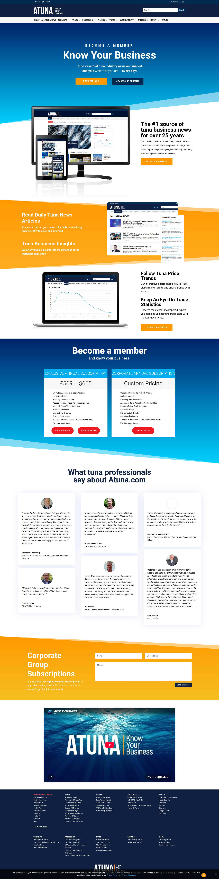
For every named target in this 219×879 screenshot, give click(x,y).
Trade (112, 20)
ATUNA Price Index (71, 797)
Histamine (162, 803)
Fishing (101, 20)
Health (153, 20)
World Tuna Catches (103, 803)
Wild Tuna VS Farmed (135, 842)
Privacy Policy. (112, 875)
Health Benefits (164, 800)
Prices (75, 20)
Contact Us (37, 816)
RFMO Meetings (164, 842)
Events (165, 20)
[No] (216, 874)
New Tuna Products (103, 842)
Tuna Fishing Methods (104, 811)
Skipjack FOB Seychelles (74, 813)
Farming (142, 20)
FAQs (35, 821)
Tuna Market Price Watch (74, 800)
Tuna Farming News (134, 840)
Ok (204, 875)
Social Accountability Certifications (77, 856)
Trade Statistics (101, 848)
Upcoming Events (165, 840)
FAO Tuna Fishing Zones (104, 808)
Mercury (162, 805)
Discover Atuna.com (40, 797)
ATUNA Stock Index (103, 845)
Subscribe (175, 2)
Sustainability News (134, 797)
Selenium (162, 808)
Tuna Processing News (73, 840)
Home (36, 20)
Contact (46, 2)
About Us (36, 813)
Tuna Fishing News (103, 797)
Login (183, 2)
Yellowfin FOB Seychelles (74, 821)
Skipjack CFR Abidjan (72, 808)
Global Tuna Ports (102, 805)
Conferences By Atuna (167, 845)
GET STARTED (143, 430)
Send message (183, 685)
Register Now (91, 81)
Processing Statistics (72, 842)
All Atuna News (48, 20)
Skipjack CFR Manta (72, 805)
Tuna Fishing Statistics (104, 800)
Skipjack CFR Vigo (71, 811)
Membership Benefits (127, 81)
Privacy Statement (40, 811)
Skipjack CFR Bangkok (73, 803)
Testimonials (38, 803)
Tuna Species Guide (40, 840)
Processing (87, 20)
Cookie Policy (38, 808)
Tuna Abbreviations (40, 848)
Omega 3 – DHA (164, 811)
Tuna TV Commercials (104, 850)
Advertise (37, 2)
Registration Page (39, 800)
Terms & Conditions (40, 805)
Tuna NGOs (131, 803)
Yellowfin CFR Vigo (71, 816)
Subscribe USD (89, 430)
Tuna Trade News (102, 840)
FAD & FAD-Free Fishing (135, 800)
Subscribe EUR (62, 430)
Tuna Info (62, 20)
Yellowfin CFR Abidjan (72, 819)
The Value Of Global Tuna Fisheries (46, 842)
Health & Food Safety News (168, 797)
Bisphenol (162, 813)
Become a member (156, 162)
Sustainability (127, 20)
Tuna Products (38, 845)
